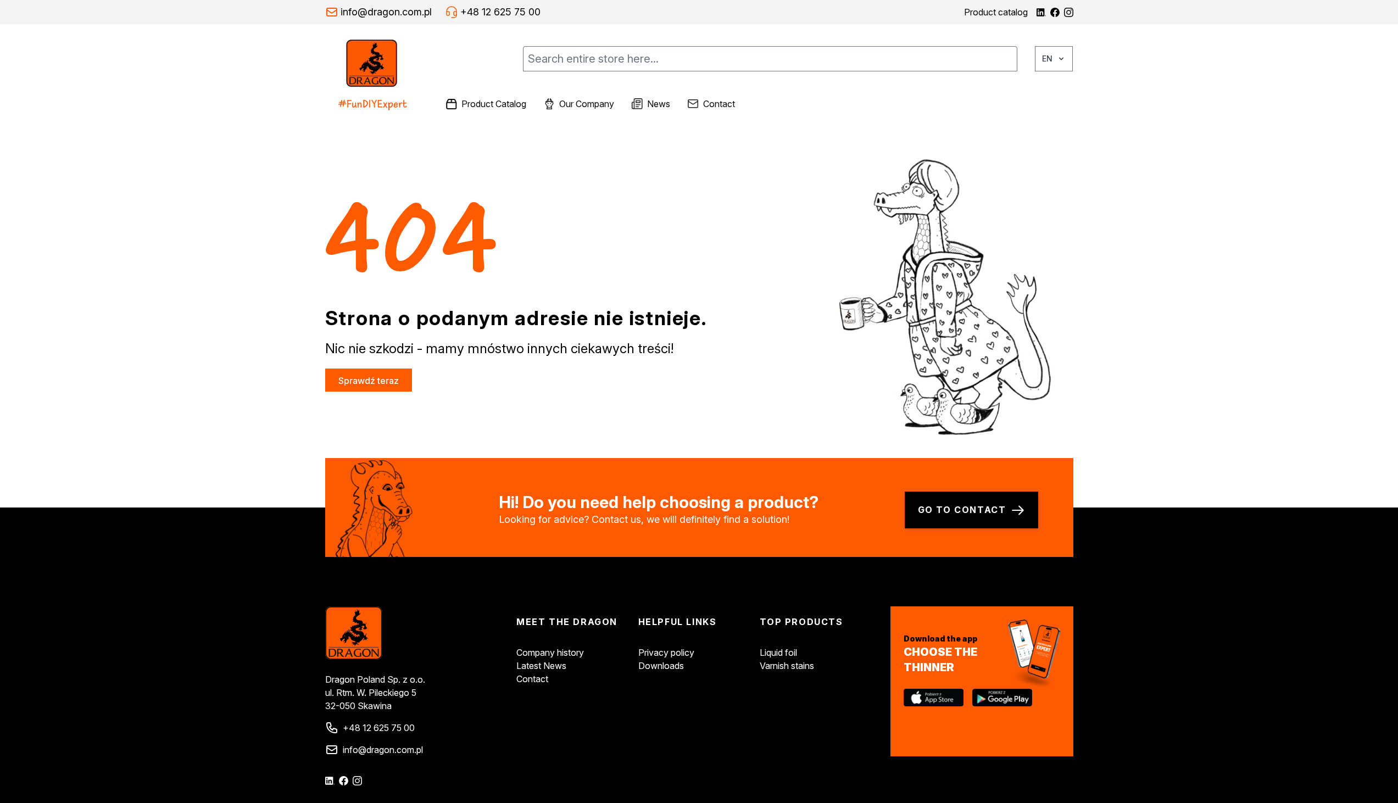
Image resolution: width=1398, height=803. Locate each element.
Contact (532, 678)
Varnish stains (787, 665)
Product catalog (996, 12)
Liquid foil (778, 652)
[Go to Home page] (381, 76)
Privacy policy (666, 652)
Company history (550, 652)
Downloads (661, 665)
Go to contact (962, 509)
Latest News (541, 665)
